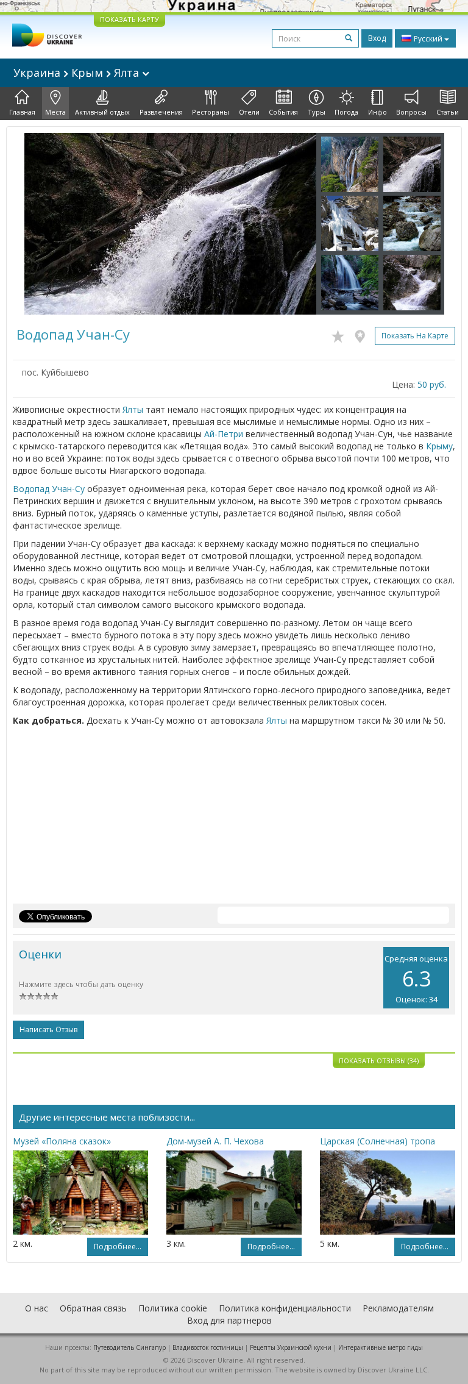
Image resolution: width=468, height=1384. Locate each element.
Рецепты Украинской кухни (291, 1347)
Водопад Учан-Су (49, 488)
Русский (428, 39)
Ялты (132, 409)
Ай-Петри (223, 434)
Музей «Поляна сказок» (62, 1141)
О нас (36, 1308)
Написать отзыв (48, 1029)
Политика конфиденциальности (285, 1308)
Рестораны (210, 111)
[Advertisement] (234, 818)
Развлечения (161, 111)
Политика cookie (172, 1308)
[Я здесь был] (363, 334)
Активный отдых (102, 111)
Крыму (439, 446)
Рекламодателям (398, 1308)
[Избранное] (341, 334)
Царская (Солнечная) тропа (377, 1141)
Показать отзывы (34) (379, 1060)
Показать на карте (414, 335)
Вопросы (411, 111)
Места (55, 111)
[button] (46, 224)
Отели (249, 111)
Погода (346, 111)
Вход (377, 38)
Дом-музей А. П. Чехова (215, 1141)
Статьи (447, 111)
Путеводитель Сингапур (129, 1347)
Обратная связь (93, 1308)
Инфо (377, 111)
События (283, 111)
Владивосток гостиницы (207, 1347)
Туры (316, 111)
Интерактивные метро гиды (380, 1347)
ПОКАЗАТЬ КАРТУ (129, 19)
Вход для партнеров (229, 1320)
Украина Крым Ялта (77, 72)
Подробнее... (117, 1246)
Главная (22, 111)
